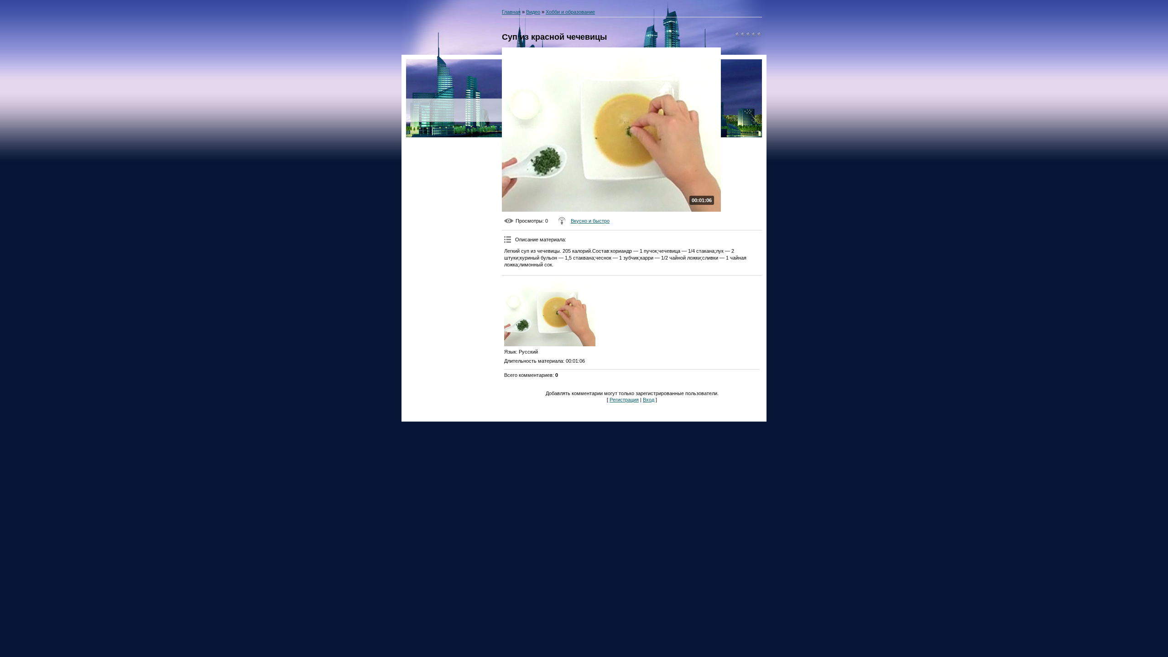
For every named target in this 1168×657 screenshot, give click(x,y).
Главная (511, 12)
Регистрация (624, 399)
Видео (533, 12)
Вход (648, 399)
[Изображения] (549, 312)
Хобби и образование (570, 12)
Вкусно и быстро (590, 221)
